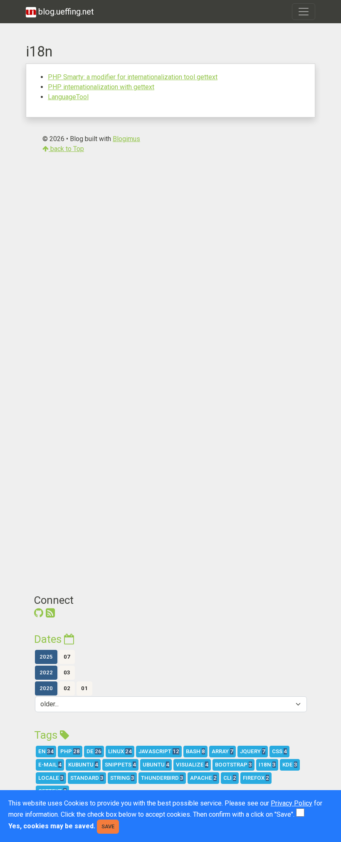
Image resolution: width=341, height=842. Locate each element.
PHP (70, 751)
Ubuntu (156, 764)
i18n (267, 764)
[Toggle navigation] (303, 11)
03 (67, 672)
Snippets (120, 764)
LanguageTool (68, 97)
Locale (51, 778)
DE (93, 751)
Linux (120, 751)
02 (67, 688)
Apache (203, 778)
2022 (46, 672)
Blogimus (126, 139)
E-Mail (50, 764)
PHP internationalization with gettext (101, 87)
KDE (289, 764)
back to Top (66, 149)
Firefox (256, 778)
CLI (229, 778)
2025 (46, 657)
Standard (87, 778)
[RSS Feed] (50, 613)
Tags (47, 735)
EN (46, 751)
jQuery (252, 751)
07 (67, 657)
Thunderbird (162, 778)
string (122, 778)
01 (84, 688)
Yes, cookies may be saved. (51, 826)
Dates (49, 639)
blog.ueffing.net (65, 12)
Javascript (158, 751)
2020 (46, 688)
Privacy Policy (291, 803)
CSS (279, 751)
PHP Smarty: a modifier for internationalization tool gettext (132, 77)
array (222, 751)
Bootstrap (233, 764)
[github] (38, 613)
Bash (195, 751)
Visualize (192, 764)
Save (107, 826)
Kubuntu (83, 764)
